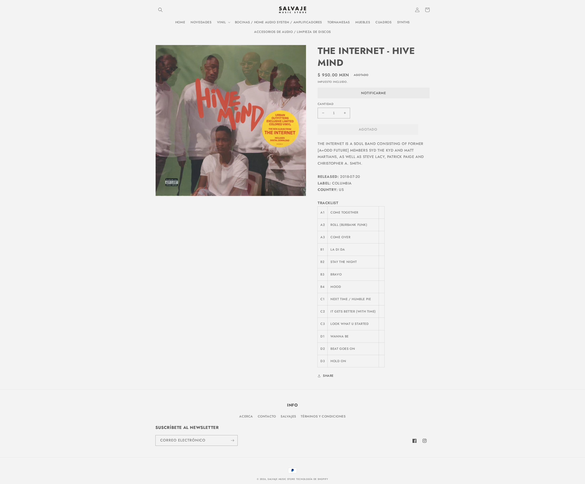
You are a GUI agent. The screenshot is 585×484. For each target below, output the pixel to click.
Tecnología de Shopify (312, 479)
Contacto (267, 416)
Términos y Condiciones (323, 416)
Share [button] (328, 375)
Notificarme (373, 93)
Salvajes (288, 416)
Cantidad (325, 104)
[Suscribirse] (232, 440)
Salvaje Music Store (281, 479)
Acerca (246, 416)
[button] (160, 10)
